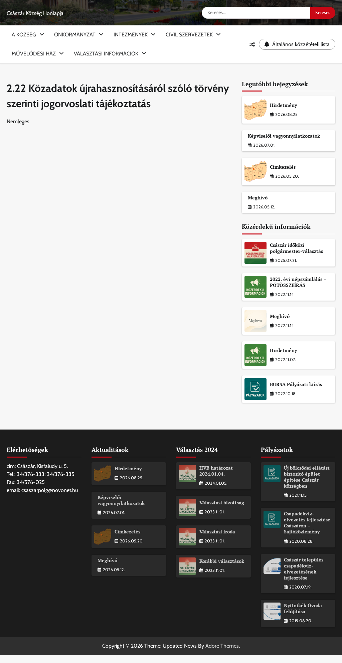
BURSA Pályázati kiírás (296, 384)
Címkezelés (283, 167)
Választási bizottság (221, 503)
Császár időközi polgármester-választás (296, 248)
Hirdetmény (283, 105)
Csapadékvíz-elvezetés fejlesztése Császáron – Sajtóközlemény (307, 523)
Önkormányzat (75, 34)
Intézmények (131, 34)
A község (24, 34)
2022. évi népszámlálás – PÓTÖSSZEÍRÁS (298, 282)
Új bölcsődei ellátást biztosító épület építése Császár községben (307, 477)
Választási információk (106, 53)
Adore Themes (222, 646)
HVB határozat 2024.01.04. (216, 471)
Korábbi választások (221, 561)
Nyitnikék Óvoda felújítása (303, 609)
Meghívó (258, 198)
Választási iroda (217, 532)
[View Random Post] (252, 44)
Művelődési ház (34, 53)
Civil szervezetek (189, 34)
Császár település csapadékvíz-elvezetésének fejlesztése (303, 569)
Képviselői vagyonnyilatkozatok (284, 136)
